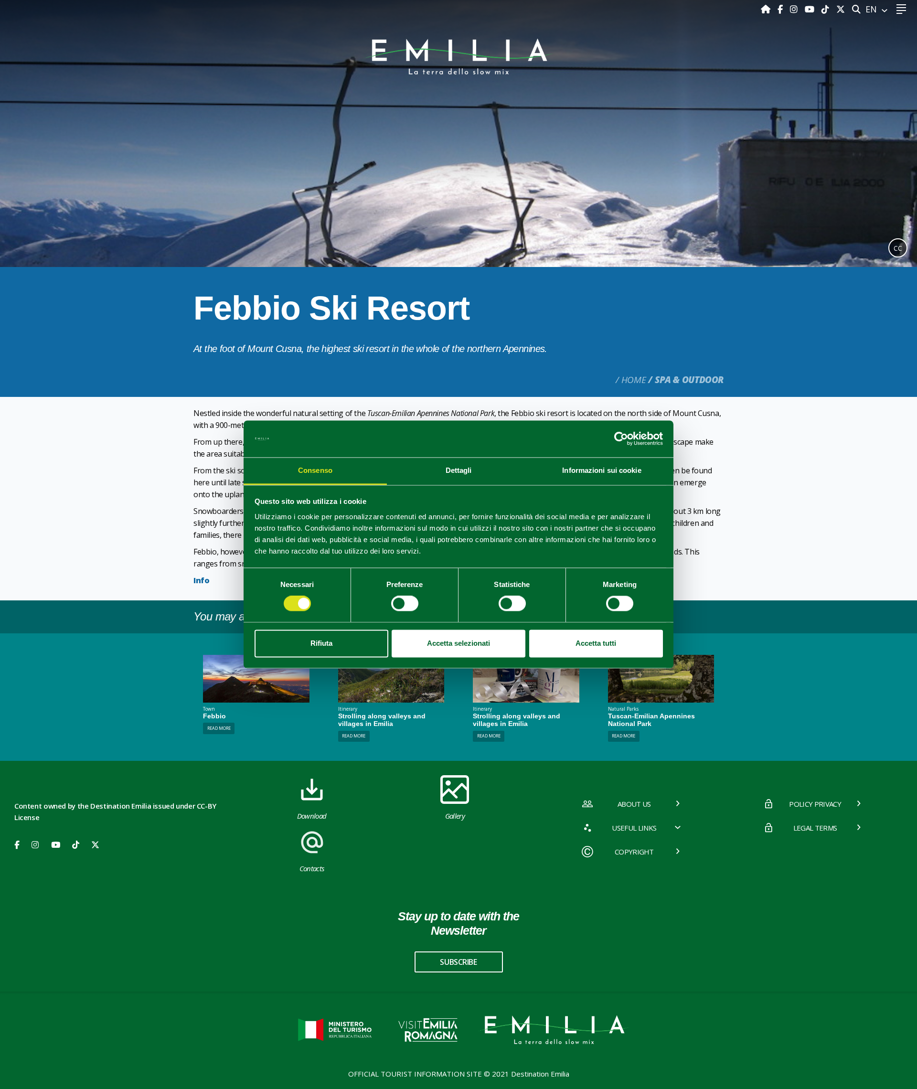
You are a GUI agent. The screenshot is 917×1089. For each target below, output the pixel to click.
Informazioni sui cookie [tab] (601, 470)
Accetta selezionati (458, 643)
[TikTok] (826, 9)
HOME (633, 380)
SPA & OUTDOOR (689, 380)
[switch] (404, 603)
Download (312, 816)
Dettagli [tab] (459, 470)
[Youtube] (811, 9)
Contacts (311, 868)
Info (201, 580)
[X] (840, 9)
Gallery (455, 816)
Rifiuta (321, 643)
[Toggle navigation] (901, 9)
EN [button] (872, 9)
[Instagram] (795, 9)
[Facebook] (781, 9)
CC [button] (898, 248)
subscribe (458, 962)
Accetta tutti (596, 643)
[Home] (767, 9)
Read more (219, 728)
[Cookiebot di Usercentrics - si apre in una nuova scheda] (621, 439)
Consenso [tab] (315, 470)
